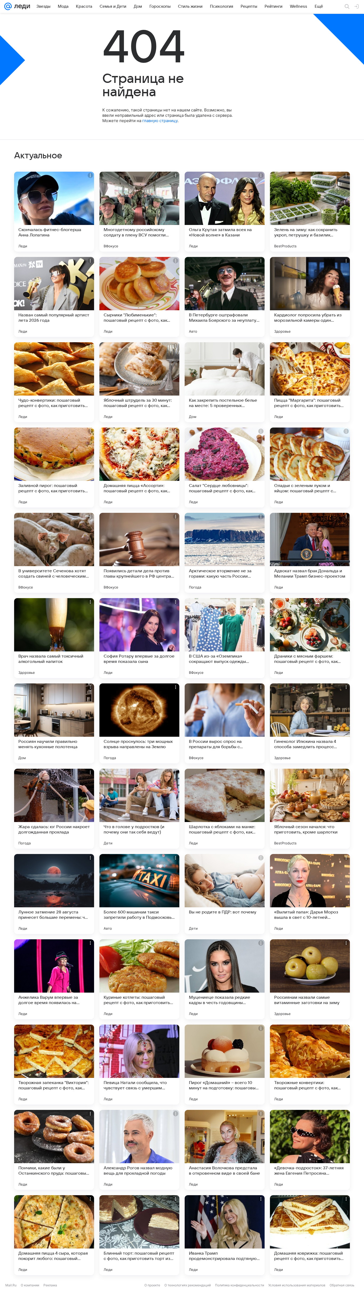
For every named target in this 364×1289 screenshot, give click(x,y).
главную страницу (159, 120)
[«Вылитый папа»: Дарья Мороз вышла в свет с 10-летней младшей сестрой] (310, 894)
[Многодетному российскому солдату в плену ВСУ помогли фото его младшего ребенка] (139, 212)
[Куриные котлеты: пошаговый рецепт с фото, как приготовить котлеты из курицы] (139, 979)
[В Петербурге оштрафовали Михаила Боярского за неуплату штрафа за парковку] (225, 297)
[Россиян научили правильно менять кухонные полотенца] (54, 723)
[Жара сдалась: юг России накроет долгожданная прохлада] (54, 809)
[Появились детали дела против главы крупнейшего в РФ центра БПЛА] (139, 553)
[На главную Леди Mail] (21, 6)
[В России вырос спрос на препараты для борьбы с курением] (225, 723)
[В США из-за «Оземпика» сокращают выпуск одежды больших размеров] (225, 638)
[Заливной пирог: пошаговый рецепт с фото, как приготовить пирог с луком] (54, 467)
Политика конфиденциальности (239, 1285)
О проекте (152, 1285)
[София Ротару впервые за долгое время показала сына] (139, 638)
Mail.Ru (11, 1285)
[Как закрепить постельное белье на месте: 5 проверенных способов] (225, 382)
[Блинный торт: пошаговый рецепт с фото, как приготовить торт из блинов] (139, 1235)
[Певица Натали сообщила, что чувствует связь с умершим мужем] (139, 1065)
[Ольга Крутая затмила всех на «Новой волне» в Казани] (225, 212)
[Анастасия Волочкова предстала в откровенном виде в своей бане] (225, 1150)
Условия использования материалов (296, 1285)
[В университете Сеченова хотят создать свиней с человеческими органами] (54, 553)
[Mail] (8, 6)
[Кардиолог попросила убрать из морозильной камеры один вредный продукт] (310, 297)
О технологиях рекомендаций (187, 1285)
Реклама (50, 1285)
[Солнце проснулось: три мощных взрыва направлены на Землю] (139, 723)
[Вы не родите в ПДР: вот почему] (225, 894)
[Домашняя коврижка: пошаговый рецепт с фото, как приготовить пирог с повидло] (310, 1235)
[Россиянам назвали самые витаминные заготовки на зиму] (310, 979)
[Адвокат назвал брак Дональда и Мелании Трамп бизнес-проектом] (310, 553)
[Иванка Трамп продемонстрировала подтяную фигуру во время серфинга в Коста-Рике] (225, 1235)
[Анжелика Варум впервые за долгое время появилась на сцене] (54, 979)
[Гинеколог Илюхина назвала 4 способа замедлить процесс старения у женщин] (310, 723)
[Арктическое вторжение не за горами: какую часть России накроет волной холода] (225, 553)
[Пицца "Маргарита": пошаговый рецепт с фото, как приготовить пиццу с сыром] (310, 382)
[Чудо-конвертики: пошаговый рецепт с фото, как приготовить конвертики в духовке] (54, 382)
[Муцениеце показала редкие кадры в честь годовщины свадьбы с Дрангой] (225, 979)
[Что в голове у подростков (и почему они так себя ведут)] (139, 809)
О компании (30, 1285)
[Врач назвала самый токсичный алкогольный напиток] (54, 638)
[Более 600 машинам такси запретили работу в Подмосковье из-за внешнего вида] (139, 894)
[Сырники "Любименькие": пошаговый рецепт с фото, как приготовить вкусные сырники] (139, 297)
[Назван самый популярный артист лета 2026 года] (54, 297)
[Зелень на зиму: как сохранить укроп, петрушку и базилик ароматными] (310, 212)
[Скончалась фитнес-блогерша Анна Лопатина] (54, 212)
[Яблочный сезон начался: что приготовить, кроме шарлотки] (310, 809)
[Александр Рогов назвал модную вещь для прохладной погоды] (139, 1150)
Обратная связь (342, 1285)
